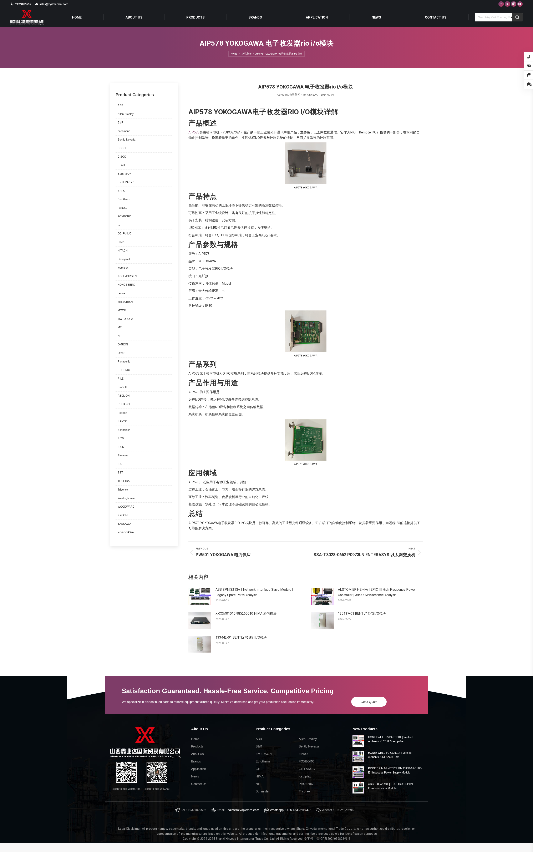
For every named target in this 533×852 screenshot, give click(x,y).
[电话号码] (528, 56)
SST (120, 472)
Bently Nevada (126, 139)
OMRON (123, 344)
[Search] (517, 17)
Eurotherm (124, 199)
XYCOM (123, 515)
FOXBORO (124, 216)
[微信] (528, 75)
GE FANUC (124, 233)
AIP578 (193, 132)
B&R (120, 122)
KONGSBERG (126, 284)
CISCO (122, 156)
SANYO (122, 421)
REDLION (124, 395)
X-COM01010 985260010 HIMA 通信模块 (245, 613)
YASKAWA (124, 523)
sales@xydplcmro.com (243, 810)
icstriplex (123, 267)
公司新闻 (294, 94)
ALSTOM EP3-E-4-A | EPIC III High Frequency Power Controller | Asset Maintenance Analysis (377, 592)
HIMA (121, 242)
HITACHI (123, 250)
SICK (121, 446)
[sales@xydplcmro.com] (528, 66)
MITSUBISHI (125, 301)
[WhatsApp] (528, 84)
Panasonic (124, 361)
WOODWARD (126, 506)
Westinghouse (126, 498)
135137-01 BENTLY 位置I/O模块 (362, 613)
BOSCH (122, 148)
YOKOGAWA (126, 532)
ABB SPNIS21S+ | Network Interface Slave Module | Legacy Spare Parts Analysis (254, 592)
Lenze (121, 293)
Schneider (124, 429)
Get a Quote (369, 702)
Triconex (123, 489)
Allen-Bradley (126, 114)
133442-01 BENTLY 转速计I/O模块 (241, 637)
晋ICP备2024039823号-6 (333, 839)
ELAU (121, 165)
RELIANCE (124, 404)
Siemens (123, 455)
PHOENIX (124, 370)
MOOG (122, 310)
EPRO (121, 190)
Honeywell (124, 259)
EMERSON (124, 173)
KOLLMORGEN (127, 276)
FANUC (122, 207)
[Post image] (199, 596)
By (310, 94)
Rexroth (122, 412)
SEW (121, 438)
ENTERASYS (126, 182)
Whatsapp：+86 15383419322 (290, 810)
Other (121, 353)
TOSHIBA (124, 481)
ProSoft (122, 387)
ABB (120, 105)
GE (120, 225)
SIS (120, 464)
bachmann (124, 131)
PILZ (120, 378)
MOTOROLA (125, 318)
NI (119, 336)
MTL (120, 327)
